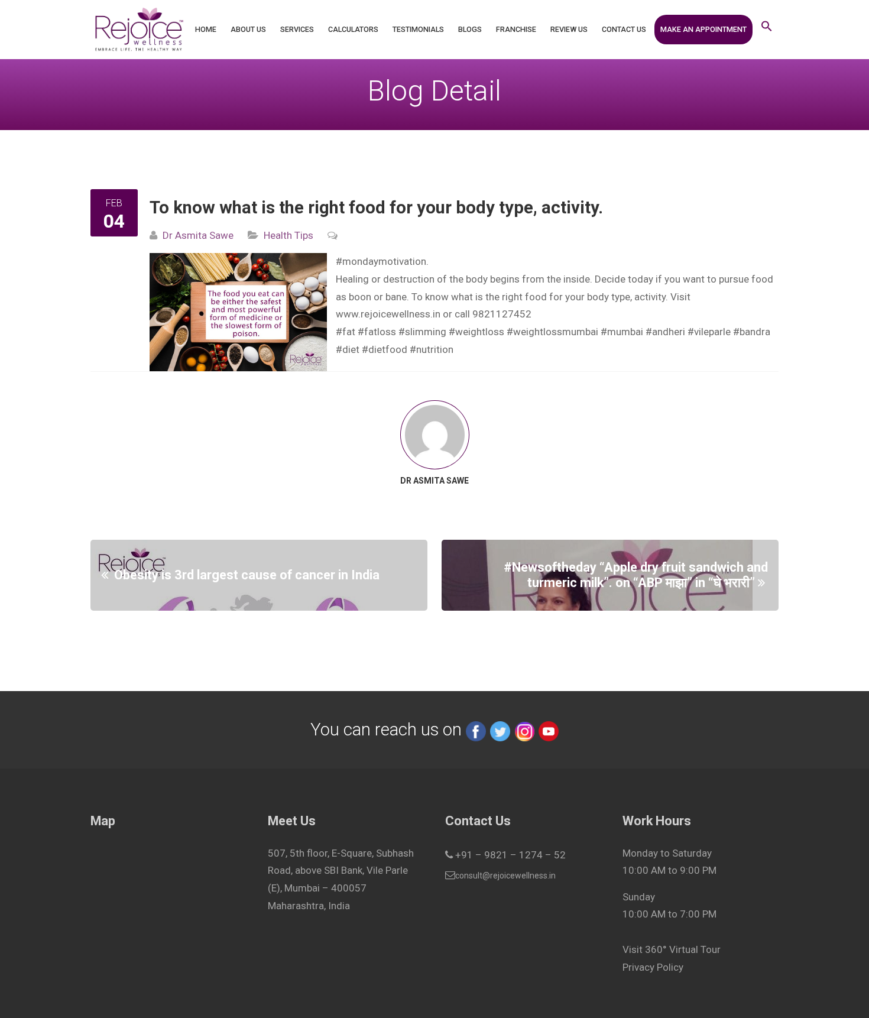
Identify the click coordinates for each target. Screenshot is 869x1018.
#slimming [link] (422, 332)
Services (297, 29)
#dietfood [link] (384, 349)
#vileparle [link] (709, 332)
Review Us (569, 29)
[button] (767, 29)
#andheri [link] (665, 332)
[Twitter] (500, 729)
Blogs (470, 29)
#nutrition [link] (431, 349)
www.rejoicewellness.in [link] (388, 314)
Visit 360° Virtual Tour (671, 949)
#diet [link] (347, 349)
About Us (248, 29)
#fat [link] (345, 332)
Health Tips (288, 235)
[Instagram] (524, 729)
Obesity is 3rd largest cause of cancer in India (247, 575)
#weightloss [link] (476, 332)
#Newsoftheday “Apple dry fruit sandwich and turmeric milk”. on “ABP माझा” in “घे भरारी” (636, 575)
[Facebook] (476, 729)
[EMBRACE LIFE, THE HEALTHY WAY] (138, 29)
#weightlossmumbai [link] (552, 332)
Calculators (353, 29)
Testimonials (418, 29)
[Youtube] (549, 729)
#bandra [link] (751, 332)
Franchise (516, 29)
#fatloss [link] (377, 332)
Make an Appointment (703, 29)
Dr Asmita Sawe (198, 235)
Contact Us (624, 29)
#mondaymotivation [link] (381, 261)
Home (205, 29)
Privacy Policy (652, 967)
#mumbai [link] (622, 332)
